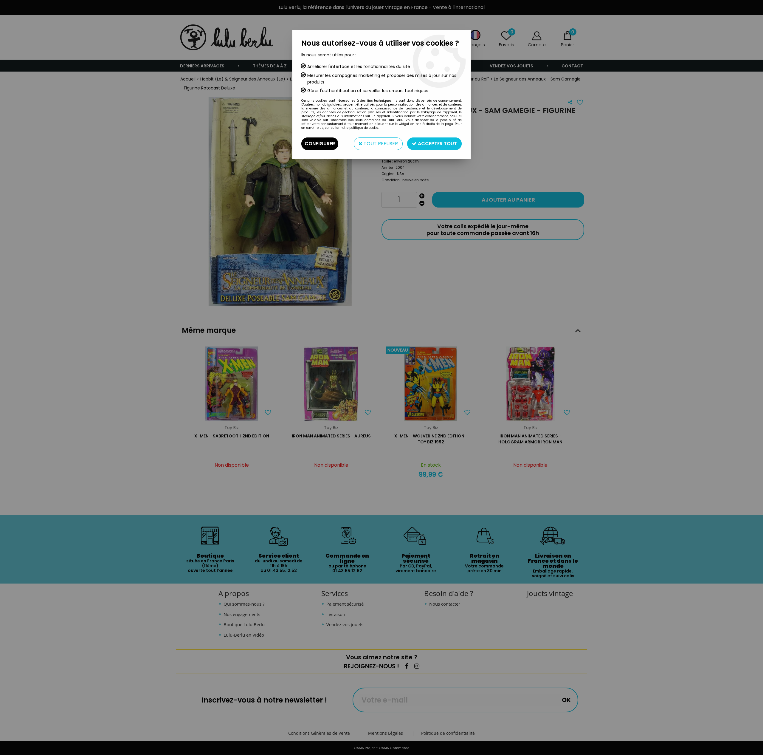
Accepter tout (437, 143)
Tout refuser (380, 143)
